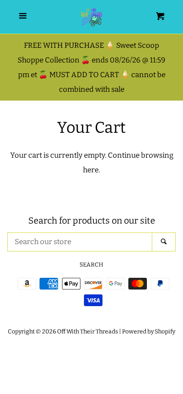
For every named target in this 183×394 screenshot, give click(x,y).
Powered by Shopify (148, 331)
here (91, 170)
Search (91, 264)
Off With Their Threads (87, 331)
